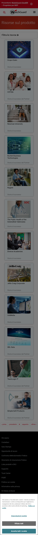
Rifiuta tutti (19, 524)
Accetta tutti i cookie (19, 531)
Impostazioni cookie (19, 516)
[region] (19, 514)
